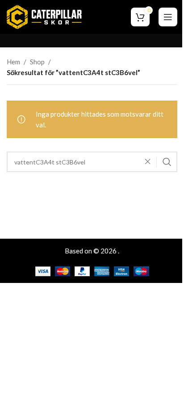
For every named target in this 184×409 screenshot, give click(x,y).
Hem (13, 62)
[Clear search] (150, 161)
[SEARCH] (167, 162)
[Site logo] (44, 16)
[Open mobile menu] (168, 17)
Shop (37, 62)
